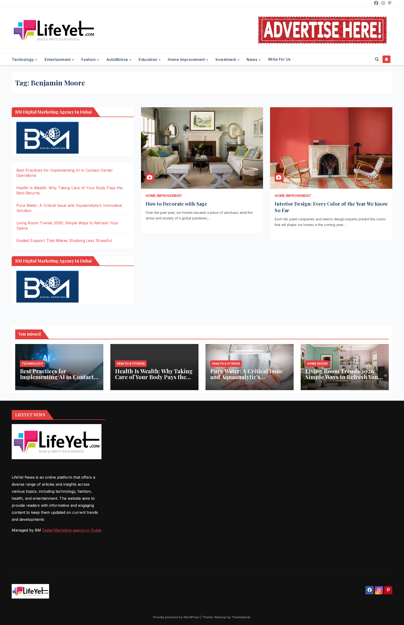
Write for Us (279, 59)
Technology (23, 59)
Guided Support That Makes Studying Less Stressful (64, 240)
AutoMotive (117, 59)
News (252, 59)
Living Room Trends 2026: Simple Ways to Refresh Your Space (343, 376)
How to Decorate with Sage (176, 203)
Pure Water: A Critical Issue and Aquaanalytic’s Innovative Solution (246, 376)
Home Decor (317, 363)
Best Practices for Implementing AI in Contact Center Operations (57, 376)
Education (148, 59)
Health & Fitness (131, 363)
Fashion (89, 59)
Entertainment (58, 59)
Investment (226, 59)
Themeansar (241, 617)
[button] (377, 59)
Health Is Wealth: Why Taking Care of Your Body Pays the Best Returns (154, 376)
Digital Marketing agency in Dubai (71, 530)
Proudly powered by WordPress (176, 617)
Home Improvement (187, 59)
